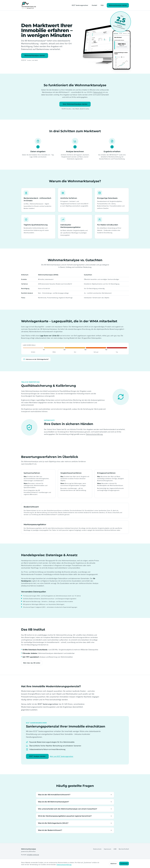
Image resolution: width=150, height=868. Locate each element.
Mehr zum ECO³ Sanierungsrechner (61, 756)
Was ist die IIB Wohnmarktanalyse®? (53, 802)
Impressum (107, 849)
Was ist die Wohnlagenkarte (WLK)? (53, 823)
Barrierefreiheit (124, 849)
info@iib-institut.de (33, 855)
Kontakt (94, 5)
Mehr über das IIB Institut (31, 663)
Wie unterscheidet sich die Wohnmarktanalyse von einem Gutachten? (67, 809)
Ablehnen (113, 863)
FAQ (102, 5)
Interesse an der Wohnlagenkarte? (37, 359)
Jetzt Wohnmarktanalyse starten (75, 104)
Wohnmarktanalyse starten (118, 5)
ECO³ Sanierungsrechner (80, 5)
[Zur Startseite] (29, 5)
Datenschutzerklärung (94, 434)
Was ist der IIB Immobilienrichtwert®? (54, 795)
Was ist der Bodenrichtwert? (50, 830)
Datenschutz (98, 92)
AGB (115, 849)
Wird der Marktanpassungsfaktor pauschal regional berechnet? (65, 816)
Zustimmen (124, 863)
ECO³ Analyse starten (37, 756)
